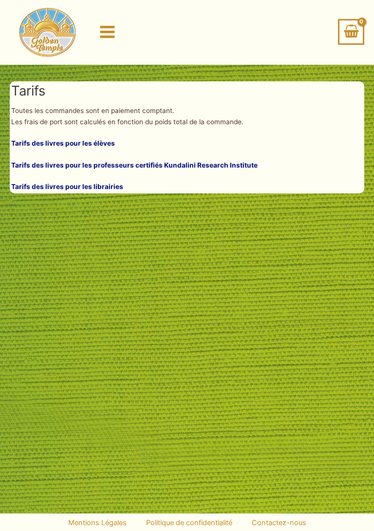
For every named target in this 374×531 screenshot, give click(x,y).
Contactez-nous (279, 522)
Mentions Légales (97, 522)
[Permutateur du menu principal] (107, 32)
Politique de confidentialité (189, 522)
